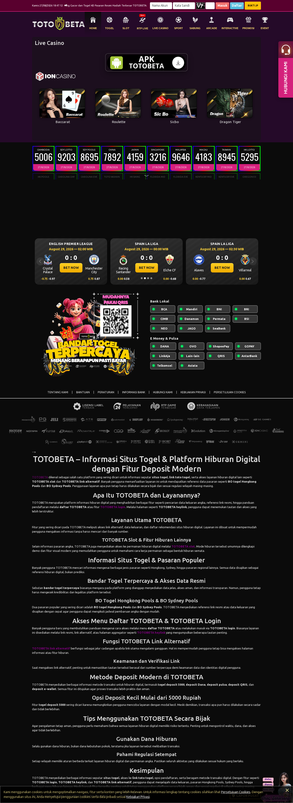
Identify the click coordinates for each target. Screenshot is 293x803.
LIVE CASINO (160, 28)
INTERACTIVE (230, 28)
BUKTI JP (253, 5)
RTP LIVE (142, 28)
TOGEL (109, 28)
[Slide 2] (145, 278)
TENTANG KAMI (57, 392)
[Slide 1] (142, 278)
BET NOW (71, 268)
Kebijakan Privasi (138, 797)
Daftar (237, 5)
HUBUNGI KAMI (163, 392)
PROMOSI (248, 28)
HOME (93, 28)
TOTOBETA (40, 477)
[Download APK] (146, 62)
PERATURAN (106, 392)
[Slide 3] (148, 278)
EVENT (265, 28)
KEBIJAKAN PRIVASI (193, 392)
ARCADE (211, 28)
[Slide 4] (151, 278)
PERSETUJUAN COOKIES (230, 392)
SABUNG (195, 28)
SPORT (178, 28)
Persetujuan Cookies (235, 792)
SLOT (125, 28)
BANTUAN (83, 392)
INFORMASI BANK (133, 392)
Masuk (222, 5)
